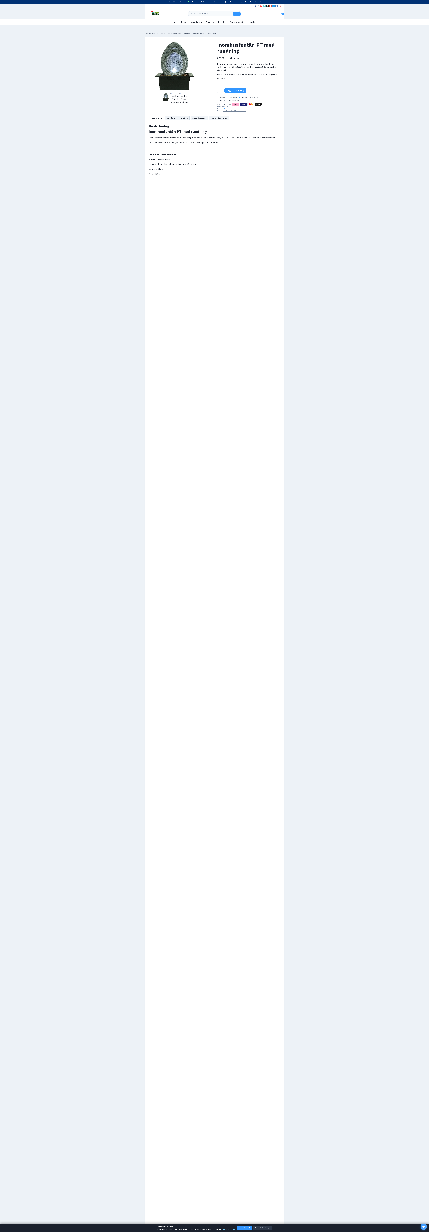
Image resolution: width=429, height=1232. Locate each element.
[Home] (147, 34)
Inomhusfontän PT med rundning (234, 111)
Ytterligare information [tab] (177, 118)
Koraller (252, 22)
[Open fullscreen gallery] (198, 90)
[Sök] (237, 14)
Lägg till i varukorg (235, 90)
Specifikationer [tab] (199, 118)
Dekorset (227, 109)
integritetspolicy (229, 1229)
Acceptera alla (245, 1228)
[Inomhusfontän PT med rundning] (175, 66)
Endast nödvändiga (262, 1228)
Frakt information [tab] (219, 118)
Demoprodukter (237, 22)
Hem (175, 22)
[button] (424, 1227)
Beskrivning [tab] (157, 118)
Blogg (184, 22)
